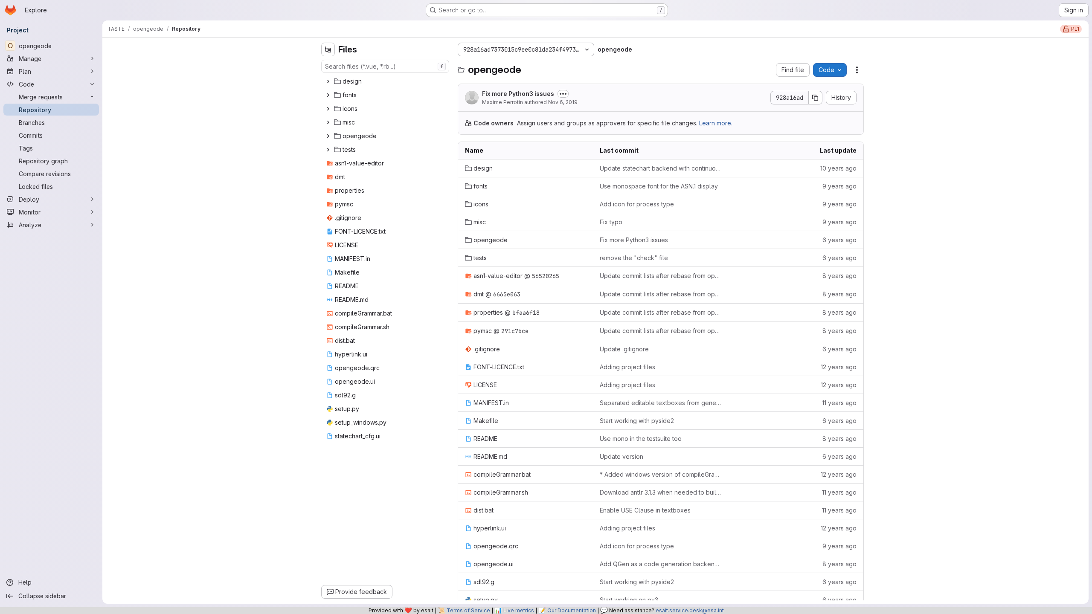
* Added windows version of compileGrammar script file (660, 474)
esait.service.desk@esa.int (690, 610)
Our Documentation (571, 610)
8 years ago (839, 275)
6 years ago (839, 239)
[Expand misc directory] (328, 122)
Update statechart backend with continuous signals (660, 168)
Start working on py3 (629, 599)
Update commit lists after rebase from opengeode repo (660, 275)
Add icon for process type (637, 204)
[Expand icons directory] (328, 109)
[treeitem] (386, 81)
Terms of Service (468, 610)
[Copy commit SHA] (815, 97)
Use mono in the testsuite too (641, 438)
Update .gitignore (624, 349)
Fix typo (611, 222)
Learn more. (715, 123)
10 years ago (838, 168)
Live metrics (518, 610)
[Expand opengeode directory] (328, 136)
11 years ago (839, 402)
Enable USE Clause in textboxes (645, 510)
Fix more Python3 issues (518, 93)
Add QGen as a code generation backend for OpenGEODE (660, 564)
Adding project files (627, 367)
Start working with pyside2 (637, 420)
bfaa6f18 (526, 312)
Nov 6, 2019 (563, 102)
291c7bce (515, 331)
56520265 (545, 276)
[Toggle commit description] (563, 94)
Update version (621, 456)
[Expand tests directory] (328, 150)
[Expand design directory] (328, 81)
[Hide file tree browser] (328, 49)
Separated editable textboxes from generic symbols (660, 402)
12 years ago (839, 367)
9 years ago (839, 186)
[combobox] (385, 66)
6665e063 (506, 294)
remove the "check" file (634, 257)
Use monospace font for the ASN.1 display (659, 186)
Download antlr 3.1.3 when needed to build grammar (660, 492)
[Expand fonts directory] (328, 95)
